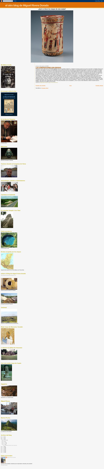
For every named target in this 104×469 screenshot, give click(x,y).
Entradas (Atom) (45, 88)
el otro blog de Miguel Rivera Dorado (27, 5)
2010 (3, 449)
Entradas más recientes (40, 85)
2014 (3, 439)
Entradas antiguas (99, 85)
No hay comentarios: (54, 82)
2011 (3, 448)
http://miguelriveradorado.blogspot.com (8, 275)
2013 (3, 446)
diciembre (5, 440)
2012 (3, 447)
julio (4, 441)
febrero (4, 443)
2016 (3, 436)
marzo (4, 442)
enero (4, 444)
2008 (3, 452)
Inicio (70, 85)
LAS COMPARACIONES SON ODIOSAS (48, 67)
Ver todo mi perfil (4, 465)
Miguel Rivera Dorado (11, 457)
